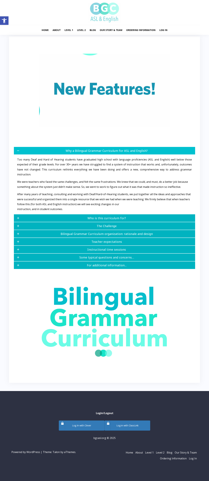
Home (45, 30)
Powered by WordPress (25, 452)
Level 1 (68, 30)
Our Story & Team (111, 30)
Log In (163, 30)
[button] (4, 20)
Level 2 (81, 30)
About (57, 30)
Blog (93, 30)
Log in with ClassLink (127, 425)
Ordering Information (140, 30)
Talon (56, 452)
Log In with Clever (81, 425)
